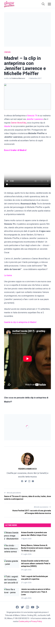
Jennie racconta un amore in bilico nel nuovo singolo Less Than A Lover (35, 592)
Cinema (7, 52)
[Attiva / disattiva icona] (43, 4)
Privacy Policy (36, 621)
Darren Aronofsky (18, 123)
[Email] (33, 481)
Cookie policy (24, 621)
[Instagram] (29, 481)
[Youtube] (32, 607)
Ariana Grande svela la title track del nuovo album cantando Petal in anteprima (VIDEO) (35, 563)
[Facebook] (22, 481)
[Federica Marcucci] (27, 459)
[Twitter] (26, 481)
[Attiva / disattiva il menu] (49, 4)
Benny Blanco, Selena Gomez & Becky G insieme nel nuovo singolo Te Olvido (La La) (36, 548)
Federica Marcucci (18, 78)
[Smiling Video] (37, 607)
